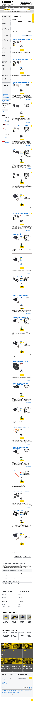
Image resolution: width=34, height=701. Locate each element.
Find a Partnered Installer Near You (4, 683)
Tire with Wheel (20, 592)
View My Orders (4, 675)
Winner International (29, 30)
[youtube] (31, 688)
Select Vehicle (7, 9)
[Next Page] (31, 553)
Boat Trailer (20, 606)
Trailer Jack (4, 597)
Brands (26, 7)
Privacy (18, 678)
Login (2, 686)
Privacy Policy (15, 690)
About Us (4, 91)
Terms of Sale (10, 692)
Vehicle (14, 7)
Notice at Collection (4, 692)
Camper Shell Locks (27, 556)
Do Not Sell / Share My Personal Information (24, 690)
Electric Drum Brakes (5, 596)
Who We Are (11, 675)
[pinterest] (27, 687)
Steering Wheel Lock (18, 556)
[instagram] (29, 688)
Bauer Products (7, 111)
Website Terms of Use (16, 692)
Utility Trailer (20, 607)
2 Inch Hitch (4, 603)
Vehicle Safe (17, 558)
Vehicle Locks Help (5, 94)
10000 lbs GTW (4, 607)
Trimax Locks (25, 30)
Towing (2, 7)
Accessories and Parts (7, 591)
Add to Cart (22, 50)
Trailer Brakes (4, 592)
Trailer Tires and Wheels (23, 591)
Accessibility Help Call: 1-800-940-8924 (7, 690)
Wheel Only (19, 594)
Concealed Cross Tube (6, 606)
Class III (3, 604)
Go (29, 9)
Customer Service (23, 4)
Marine (23, 7)
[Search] (21, 2)
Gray (22, 558)
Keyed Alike (28, 558)
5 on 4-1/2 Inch (20, 597)
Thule (20, 30)
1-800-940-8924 (5, 5)
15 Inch (19, 596)
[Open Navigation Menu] (1, 1)
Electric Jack (19, 603)
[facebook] (25, 687)
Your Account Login (6, 97)
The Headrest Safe (15, 30)
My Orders (30, 4)
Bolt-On (19, 604)
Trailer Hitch (5, 601)
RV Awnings (4, 594)
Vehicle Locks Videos (6, 95)
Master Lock (7, 120)
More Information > (28, 56)
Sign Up (3, 687)
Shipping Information (5, 678)
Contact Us (4, 89)
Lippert (6, 116)
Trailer (11, 7)
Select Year (12, 9)
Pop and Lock (7, 124)
